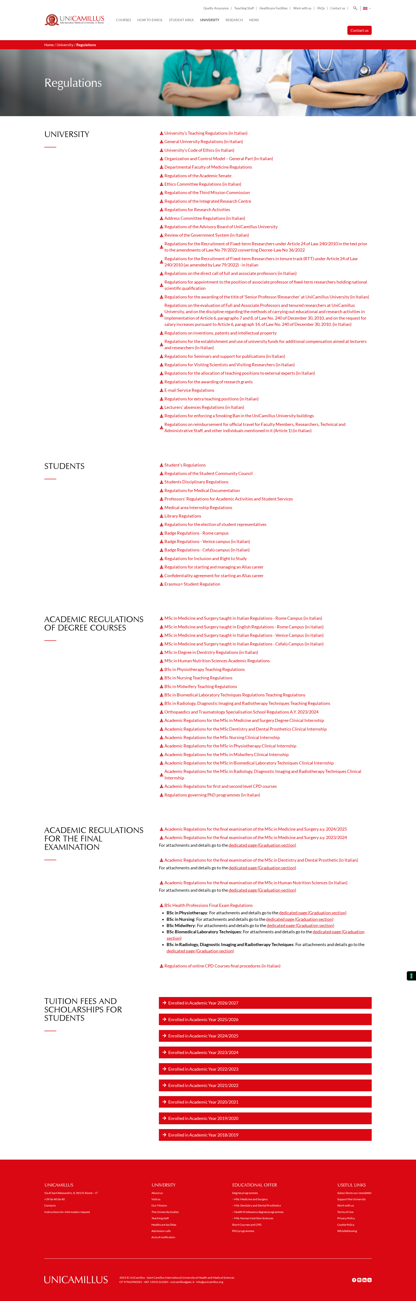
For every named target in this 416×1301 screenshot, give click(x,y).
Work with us (302, 8)
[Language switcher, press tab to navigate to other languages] (367, 8)
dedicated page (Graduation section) (262, 845)
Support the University (351, 1199)
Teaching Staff (244, 8)
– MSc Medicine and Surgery (250, 1199)
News (254, 20)
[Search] (354, 8)
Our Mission (159, 1205)
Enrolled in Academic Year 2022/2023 (203, 1069)
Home (49, 45)
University (209, 20)
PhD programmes (243, 1231)
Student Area (181, 20)
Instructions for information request (67, 1212)
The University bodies (165, 1212)
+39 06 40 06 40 (54, 1199)
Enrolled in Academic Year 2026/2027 (203, 1002)
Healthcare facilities (163, 1224)
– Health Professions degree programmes (258, 1212)
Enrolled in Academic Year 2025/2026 (203, 1019)
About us (157, 1193)
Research (234, 20)
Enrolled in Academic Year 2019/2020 (203, 1118)
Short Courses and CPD (246, 1224)
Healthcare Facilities (274, 8)
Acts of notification (163, 1237)
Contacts (50, 1205)
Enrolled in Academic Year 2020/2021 (203, 1102)
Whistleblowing (347, 1231)
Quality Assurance (216, 8)
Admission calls (161, 1231)
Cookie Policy (345, 1224)
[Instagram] (359, 1280)
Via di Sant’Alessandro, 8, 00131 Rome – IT (71, 1193)
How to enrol (150, 20)
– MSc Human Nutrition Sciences (252, 1218)
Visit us (155, 1199)
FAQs (321, 8)
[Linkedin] (364, 1280)
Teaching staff (160, 1218)
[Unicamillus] (74, 20)
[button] (265, 1003)
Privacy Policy (346, 1218)
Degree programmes (245, 1193)
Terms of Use (345, 1212)
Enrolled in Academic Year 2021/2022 (203, 1085)
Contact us (337, 8)
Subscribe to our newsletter (354, 1193)
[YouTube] (369, 1280)
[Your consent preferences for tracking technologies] (411, 975)
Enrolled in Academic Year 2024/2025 (203, 1035)
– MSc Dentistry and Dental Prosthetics (256, 1205)
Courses (123, 20)
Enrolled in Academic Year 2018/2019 (203, 1134)
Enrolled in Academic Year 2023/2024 (203, 1052)
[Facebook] (354, 1280)
